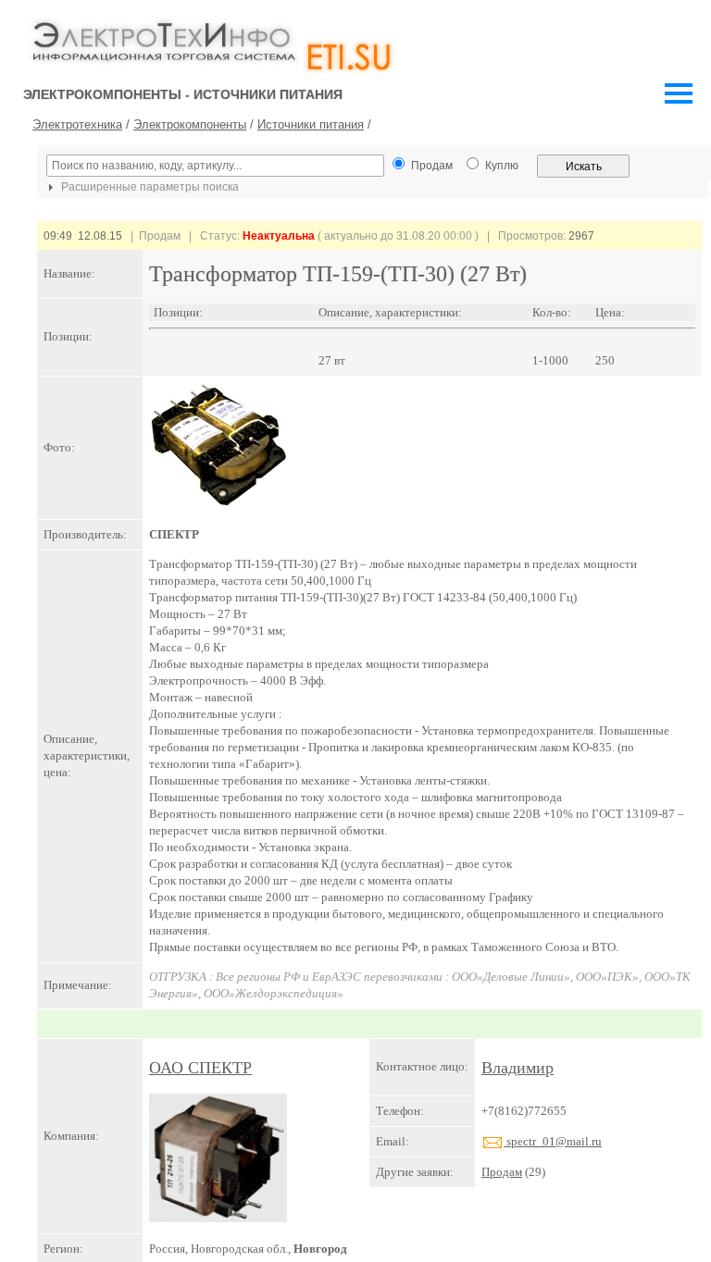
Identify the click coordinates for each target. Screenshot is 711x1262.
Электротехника (77, 124)
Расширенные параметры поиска (148, 186)
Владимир (517, 1067)
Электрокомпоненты (189, 124)
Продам (501, 1172)
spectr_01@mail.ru (553, 1141)
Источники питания (310, 124)
